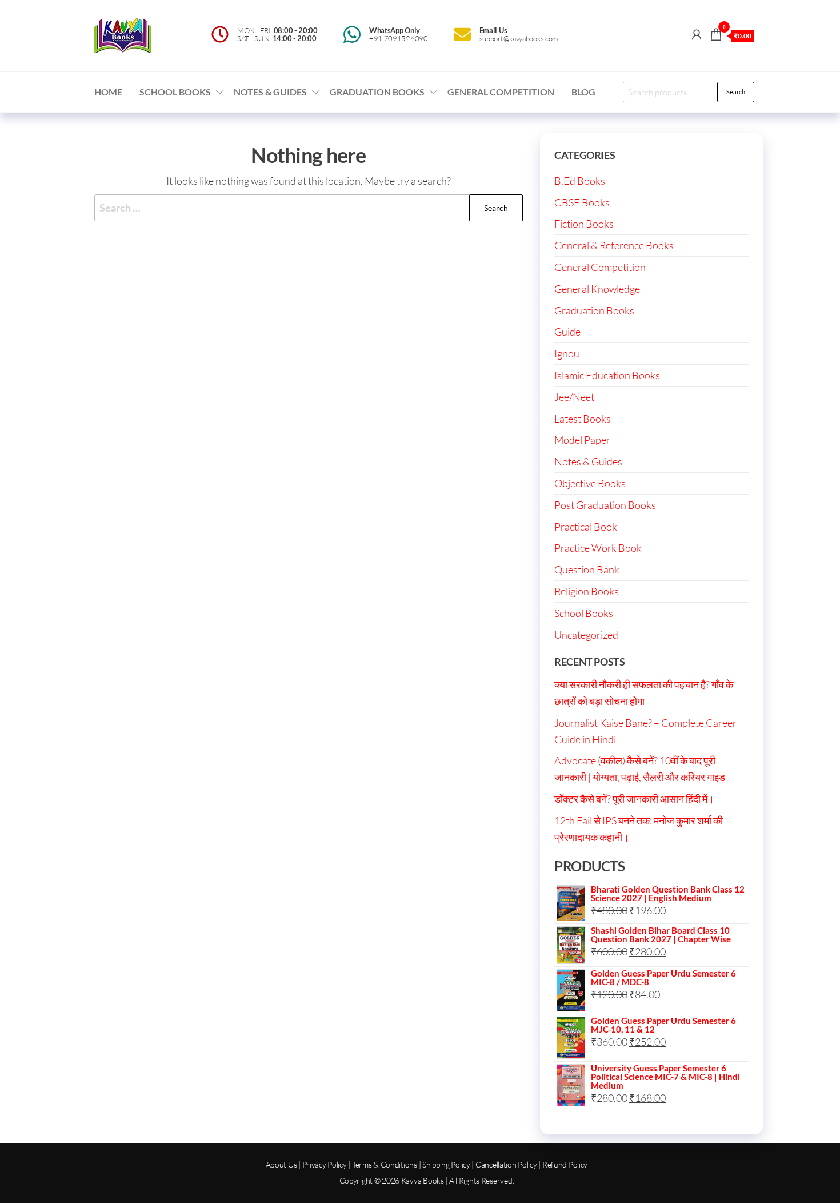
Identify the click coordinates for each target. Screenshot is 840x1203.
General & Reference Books (614, 245)
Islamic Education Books (607, 375)
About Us (281, 1164)
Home (108, 91)
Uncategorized (586, 634)
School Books (175, 91)
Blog (583, 91)
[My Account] (696, 34)
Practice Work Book (598, 547)
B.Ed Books (579, 180)
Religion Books (586, 591)
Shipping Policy (446, 1164)
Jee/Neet (574, 397)
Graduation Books (377, 91)
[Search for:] (308, 207)
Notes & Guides (270, 91)
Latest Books (582, 418)
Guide (567, 331)
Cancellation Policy (506, 1164)
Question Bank (586, 569)
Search (735, 91)
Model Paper (582, 439)
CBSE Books (582, 202)
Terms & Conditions (384, 1164)
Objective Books (590, 483)
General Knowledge (597, 288)
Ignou (566, 353)
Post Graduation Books (605, 505)
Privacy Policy (324, 1164)
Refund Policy (564, 1164)
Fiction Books (584, 223)
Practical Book (585, 526)
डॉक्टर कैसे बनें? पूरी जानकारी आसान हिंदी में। (634, 798)
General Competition (500, 91)
